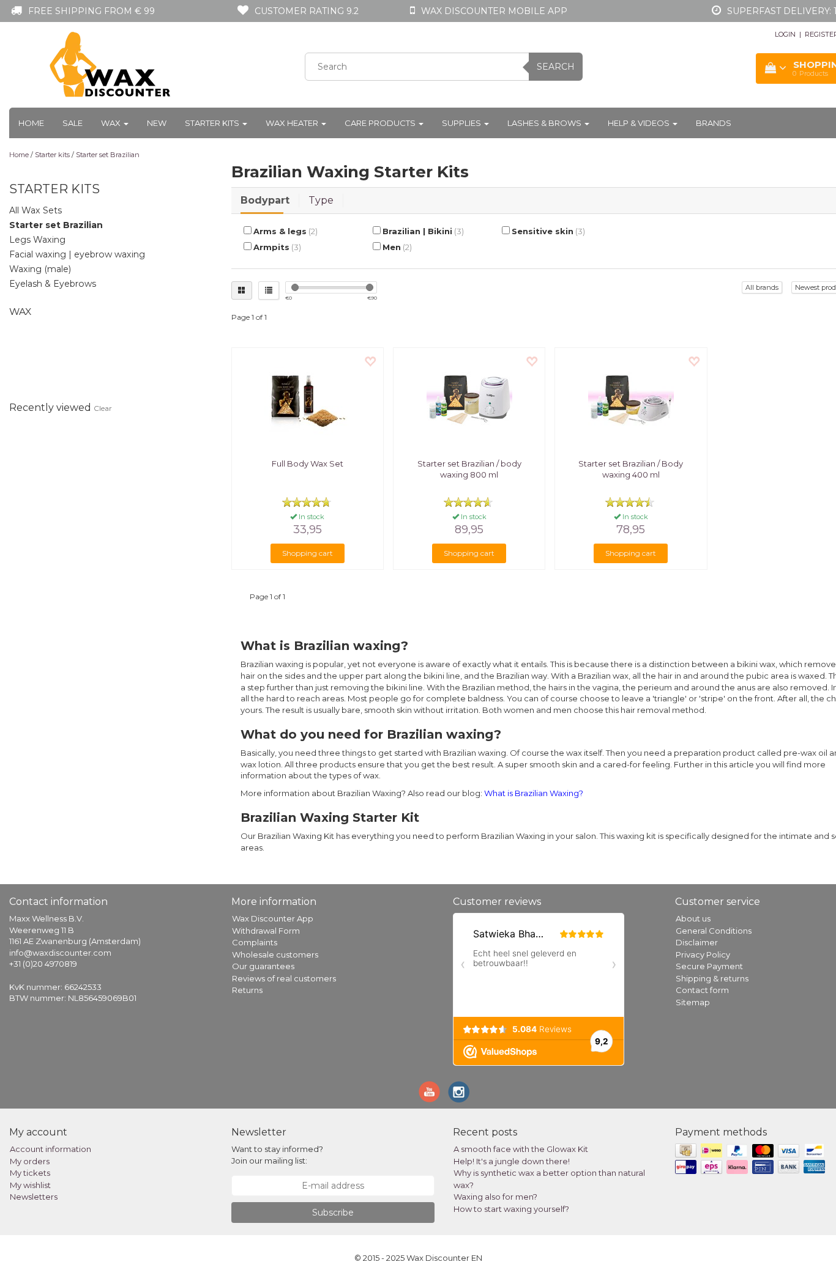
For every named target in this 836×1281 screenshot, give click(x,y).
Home (31, 123)
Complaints (254, 942)
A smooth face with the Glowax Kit (520, 1149)
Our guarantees (263, 966)
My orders (30, 1161)
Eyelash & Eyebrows (52, 283)
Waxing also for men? (495, 1197)
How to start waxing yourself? (511, 1209)
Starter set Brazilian (108, 154)
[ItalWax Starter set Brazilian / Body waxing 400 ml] (630, 400)
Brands (713, 123)
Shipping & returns (712, 978)
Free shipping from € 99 (91, 11)
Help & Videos (639, 123)
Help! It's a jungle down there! (511, 1161)
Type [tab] (321, 200)
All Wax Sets (35, 210)
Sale (72, 123)
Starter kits (213, 123)
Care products (381, 123)
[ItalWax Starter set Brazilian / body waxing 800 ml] (469, 400)
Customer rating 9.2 (307, 11)
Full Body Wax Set (307, 463)
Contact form (702, 990)
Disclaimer (697, 942)
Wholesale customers (275, 954)
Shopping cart (307, 553)
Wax (111, 123)
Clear (103, 408)
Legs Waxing (37, 239)
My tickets (30, 1173)
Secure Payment (709, 966)
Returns (247, 990)
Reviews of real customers (284, 978)
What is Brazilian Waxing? (533, 793)
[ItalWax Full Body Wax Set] (307, 400)
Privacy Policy (703, 954)
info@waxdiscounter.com (60, 953)
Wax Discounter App (272, 918)
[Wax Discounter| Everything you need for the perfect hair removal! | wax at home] (110, 65)
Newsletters (34, 1197)
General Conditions (714, 931)
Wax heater (293, 123)
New (156, 123)
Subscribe (333, 1212)
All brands (761, 287)
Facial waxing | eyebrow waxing (77, 254)
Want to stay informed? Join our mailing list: (277, 1154)
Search (556, 66)
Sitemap (693, 1002)
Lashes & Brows (545, 123)
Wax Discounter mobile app (494, 11)
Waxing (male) (40, 269)
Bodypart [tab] (265, 200)
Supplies (462, 123)
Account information (50, 1149)
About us (693, 918)
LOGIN (785, 34)
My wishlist (30, 1185)
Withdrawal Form (266, 931)
